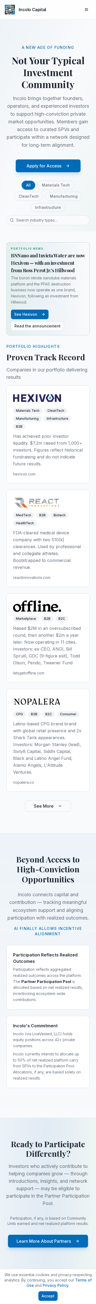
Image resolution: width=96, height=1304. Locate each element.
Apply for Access (43, 165)
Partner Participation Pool (46, 981)
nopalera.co (23, 782)
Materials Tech (56, 185)
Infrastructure (48, 207)
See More (44, 806)
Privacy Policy (56, 1285)
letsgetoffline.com (28, 673)
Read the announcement (37, 326)
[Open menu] (86, 9)
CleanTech (29, 196)
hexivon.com (24, 474)
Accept (48, 1296)
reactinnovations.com (31, 577)
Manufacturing (64, 196)
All (28, 185)
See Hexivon (25, 314)
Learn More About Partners (44, 1241)
